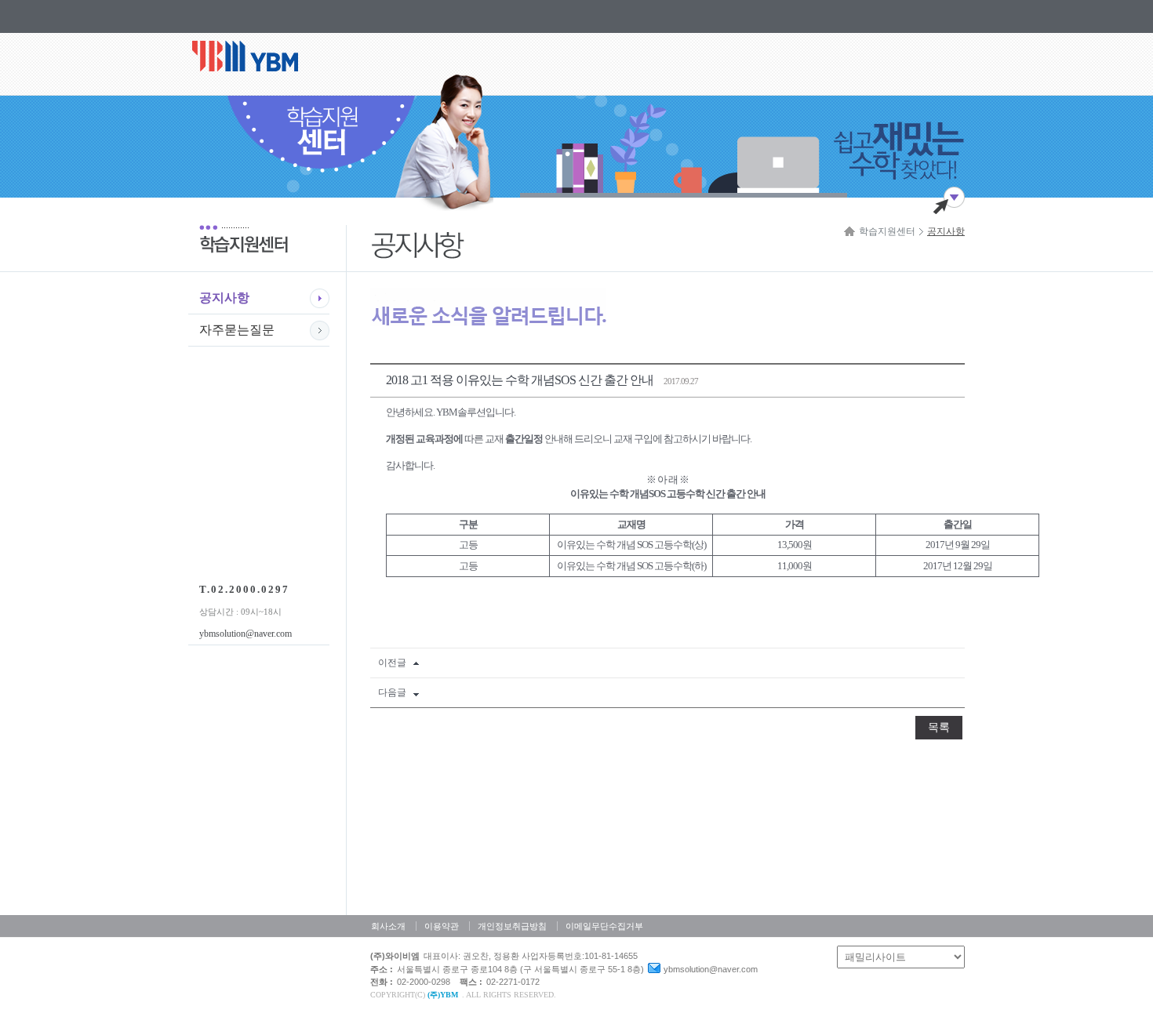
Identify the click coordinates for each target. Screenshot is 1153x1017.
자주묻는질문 (237, 329)
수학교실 (256, 64)
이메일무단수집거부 (604, 926)
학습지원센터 (887, 231)
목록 (939, 727)
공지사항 (224, 297)
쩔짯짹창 (949, 200)
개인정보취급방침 (512, 926)
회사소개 (388, 926)
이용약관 (441, 926)
